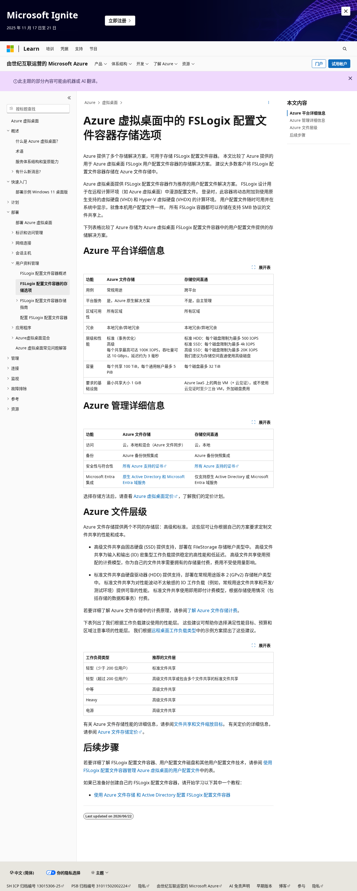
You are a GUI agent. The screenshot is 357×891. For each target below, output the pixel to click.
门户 (319, 63)
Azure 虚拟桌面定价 (154, 496)
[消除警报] (345, 11)
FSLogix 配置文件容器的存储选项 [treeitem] (43, 287)
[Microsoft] (10, 48)
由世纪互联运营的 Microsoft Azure (188, 885)
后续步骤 (297, 135)
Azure (90, 102)
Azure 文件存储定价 (118, 732)
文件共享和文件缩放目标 (198, 724)
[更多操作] (269, 102)
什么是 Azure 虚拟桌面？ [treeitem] (38, 141)
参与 (301, 885)
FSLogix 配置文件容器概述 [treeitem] (43, 273)
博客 (283, 885)
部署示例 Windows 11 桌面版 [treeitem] (42, 191)
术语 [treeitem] (19, 151)
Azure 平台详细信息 (307, 113)
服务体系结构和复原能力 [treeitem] (37, 161)
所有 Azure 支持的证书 (143, 466)
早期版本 (264, 885)
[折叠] (69, 97)
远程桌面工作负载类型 (173, 630)
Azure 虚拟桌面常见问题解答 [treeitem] (41, 347)
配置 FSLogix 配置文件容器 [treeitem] (43, 317)
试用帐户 (339, 63)
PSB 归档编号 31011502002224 (99, 885)
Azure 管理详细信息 (307, 120)
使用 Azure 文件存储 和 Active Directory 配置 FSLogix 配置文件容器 (162, 795)
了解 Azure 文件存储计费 (212, 610)
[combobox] (38, 108)
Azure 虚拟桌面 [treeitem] (25, 120)
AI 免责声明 (239, 885)
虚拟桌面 (110, 102)
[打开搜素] (344, 49)
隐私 (142, 885)
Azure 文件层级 (303, 127)
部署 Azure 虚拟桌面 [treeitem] (34, 222)
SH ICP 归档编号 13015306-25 (34, 885)
